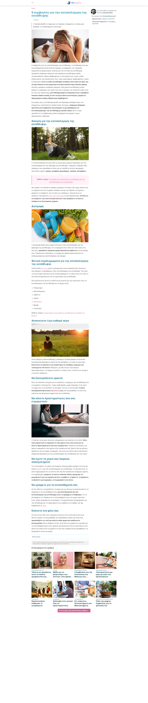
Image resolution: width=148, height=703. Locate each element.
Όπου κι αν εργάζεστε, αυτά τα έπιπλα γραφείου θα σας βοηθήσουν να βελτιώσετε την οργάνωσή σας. (41, 574)
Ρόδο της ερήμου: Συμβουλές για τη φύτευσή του (103, 603)
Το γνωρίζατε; (78, 599)
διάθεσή (56, 390)
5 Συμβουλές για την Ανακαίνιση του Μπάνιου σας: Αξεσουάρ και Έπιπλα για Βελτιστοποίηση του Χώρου (84, 574)
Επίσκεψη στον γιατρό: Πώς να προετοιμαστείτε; (63, 603)
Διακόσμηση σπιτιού (38, 570)
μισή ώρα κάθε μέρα (56, 196)
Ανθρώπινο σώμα (101, 570)
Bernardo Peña (108, 12)
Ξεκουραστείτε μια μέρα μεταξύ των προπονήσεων (104, 574)
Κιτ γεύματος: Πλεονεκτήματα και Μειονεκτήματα (83, 603)
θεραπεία (39, 469)
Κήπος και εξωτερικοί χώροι (104, 599)
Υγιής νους (35, 599)
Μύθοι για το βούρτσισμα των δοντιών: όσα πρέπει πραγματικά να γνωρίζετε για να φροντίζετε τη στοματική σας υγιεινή (63, 574)
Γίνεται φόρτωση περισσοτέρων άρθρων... (74, 610)
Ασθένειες (56, 599)
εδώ (44, 506)
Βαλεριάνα (38, 301)
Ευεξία (33, 8)
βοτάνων (44, 268)
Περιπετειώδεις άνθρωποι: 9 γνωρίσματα (38, 603)
